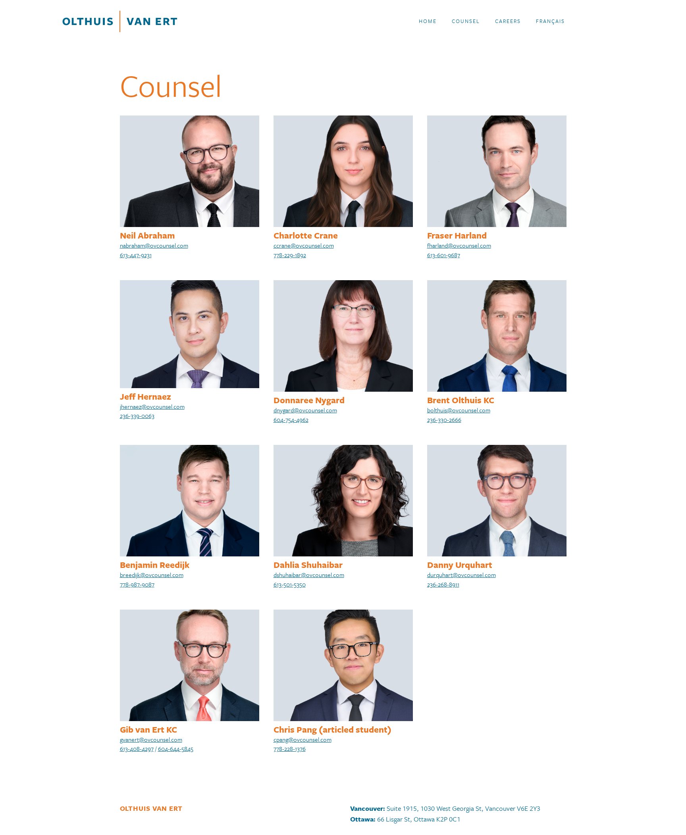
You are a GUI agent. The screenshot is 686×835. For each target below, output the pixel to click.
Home (428, 21)
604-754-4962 (291, 419)
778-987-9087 (137, 584)
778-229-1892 (290, 254)
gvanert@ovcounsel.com (151, 739)
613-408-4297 (137, 748)
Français (550, 21)
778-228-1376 (290, 748)
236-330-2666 (444, 419)
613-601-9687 (443, 254)
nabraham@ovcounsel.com (154, 245)
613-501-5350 (290, 584)
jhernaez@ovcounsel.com (152, 406)
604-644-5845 (175, 748)
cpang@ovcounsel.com (302, 739)
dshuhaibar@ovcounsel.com (309, 574)
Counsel (466, 21)
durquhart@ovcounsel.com (461, 574)
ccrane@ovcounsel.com (304, 245)
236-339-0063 (137, 415)
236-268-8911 (443, 584)
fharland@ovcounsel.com (459, 245)
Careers (508, 21)
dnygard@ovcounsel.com (305, 410)
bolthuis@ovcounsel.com (458, 410)
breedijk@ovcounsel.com (151, 574)
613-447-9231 (136, 254)
